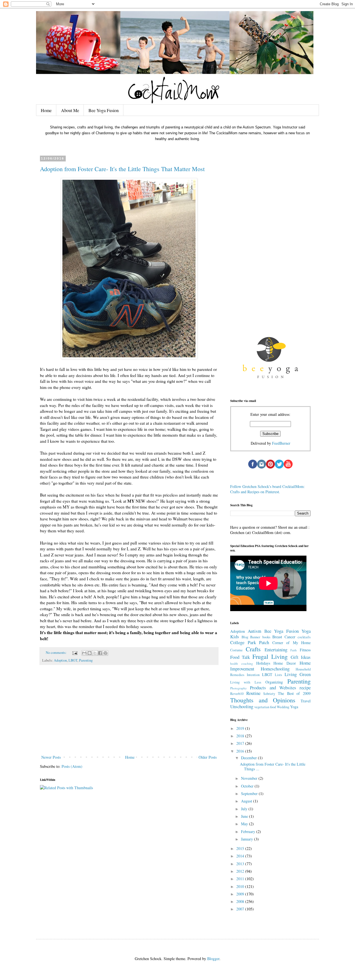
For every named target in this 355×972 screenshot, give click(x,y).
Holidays (263, 663)
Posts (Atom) (72, 766)
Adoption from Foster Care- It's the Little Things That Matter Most (122, 169)
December (249, 757)
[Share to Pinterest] (105, 653)
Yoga (294, 706)
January (247, 839)
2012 (240, 871)
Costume (236, 650)
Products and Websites (273, 687)
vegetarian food (265, 707)
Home (46, 110)
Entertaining (276, 649)
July (244, 808)
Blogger (213, 958)
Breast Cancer (283, 636)
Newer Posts (51, 757)
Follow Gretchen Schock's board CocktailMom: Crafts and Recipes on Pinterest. (267, 489)
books (266, 637)
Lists (278, 674)
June (245, 816)
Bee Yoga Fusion (103, 110)
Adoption (60, 660)
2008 (240, 901)
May (245, 823)
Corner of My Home (291, 642)
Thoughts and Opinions (262, 700)
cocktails (304, 637)
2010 (240, 886)
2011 (240, 878)
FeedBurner (281, 443)
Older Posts (208, 757)
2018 (240, 735)
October (248, 786)
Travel (306, 700)
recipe (305, 687)
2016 (240, 751)
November (249, 778)
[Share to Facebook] (100, 653)
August (247, 801)
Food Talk (240, 657)
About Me (70, 110)
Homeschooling (275, 668)
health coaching (241, 663)
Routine (253, 693)
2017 (240, 743)
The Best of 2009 (294, 693)
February (248, 831)
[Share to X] (95, 653)
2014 (240, 856)
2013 (240, 863)
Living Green (298, 674)
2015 (240, 848)
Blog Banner (251, 637)
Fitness (305, 649)
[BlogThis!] (89, 653)
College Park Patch (249, 642)
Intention (253, 674)
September (250, 793)
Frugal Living (270, 656)
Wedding (283, 707)
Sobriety (269, 693)
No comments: (56, 652)
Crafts (253, 649)
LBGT (73, 660)
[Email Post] (74, 652)
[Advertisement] (129, 712)
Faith (293, 650)
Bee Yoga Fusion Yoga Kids (270, 634)
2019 (240, 728)
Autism (254, 631)
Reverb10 (237, 693)
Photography (238, 688)
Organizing (274, 682)
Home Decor (284, 663)
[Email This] (84, 653)
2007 (240, 909)
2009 (240, 894)
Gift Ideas (301, 657)
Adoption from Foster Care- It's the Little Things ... (272, 766)
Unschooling (241, 706)
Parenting (86, 660)
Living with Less (245, 682)
